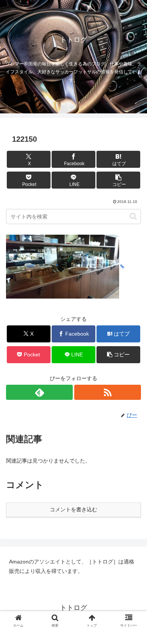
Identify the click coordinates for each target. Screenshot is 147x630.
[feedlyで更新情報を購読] (39, 392)
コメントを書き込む (73, 509)
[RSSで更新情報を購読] (107, 392)
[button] (118, 180)
